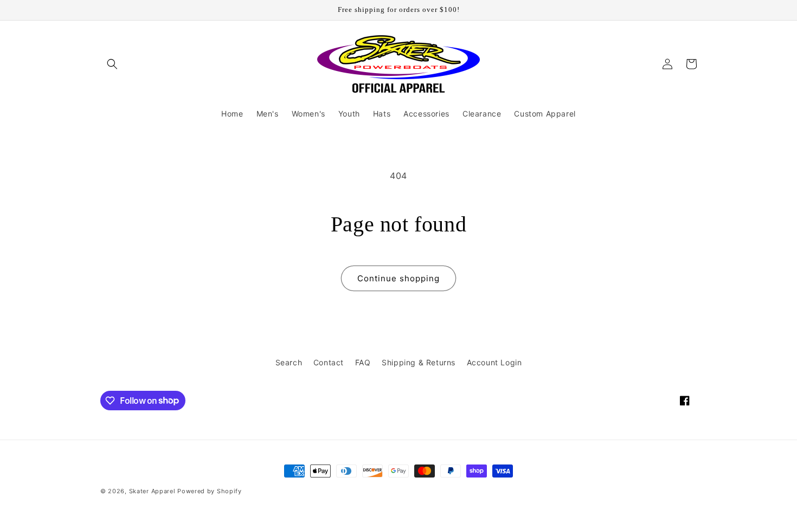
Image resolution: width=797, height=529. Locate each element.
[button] (112, 64)
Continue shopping (398, 278)
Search (289, 362)
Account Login (494, 362)
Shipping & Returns (418, 362)
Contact (328, 362)
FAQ (363, 362)
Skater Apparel (152, 491)
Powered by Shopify (209, 491)
